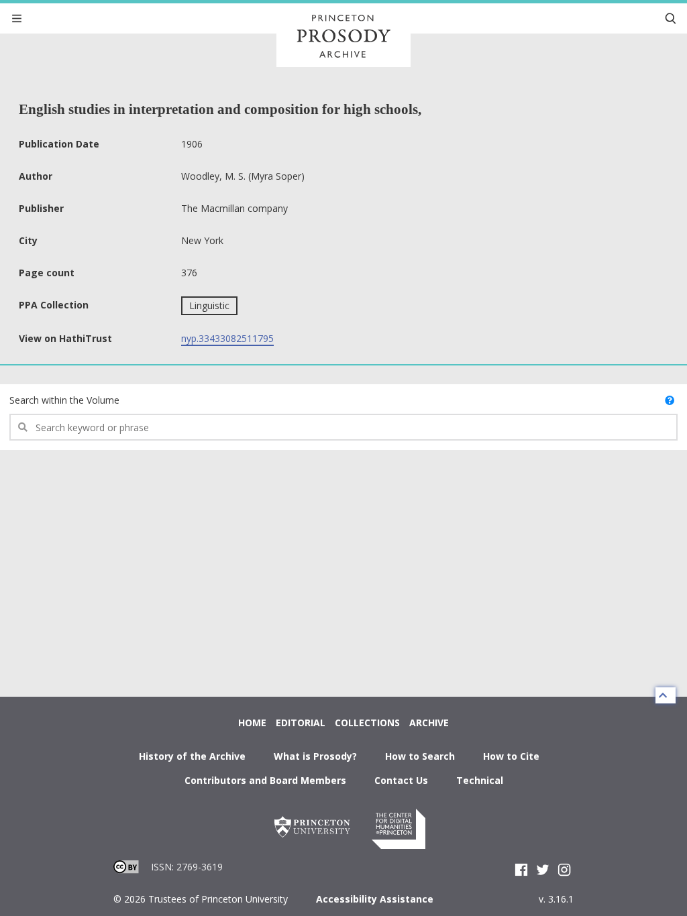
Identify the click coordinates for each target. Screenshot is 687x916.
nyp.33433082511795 (227, 338)
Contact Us (401, 780)
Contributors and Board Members (265, 780)
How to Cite (511, 756)
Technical (479, 780)
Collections (367, 722)
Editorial (300, 722)
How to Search (420, 756)
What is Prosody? (315, 756)
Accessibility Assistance (374, 899)
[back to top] (665, 695)
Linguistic (209, 305)
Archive (429, 722)
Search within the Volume (64, 400)
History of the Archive (192, 756)
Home (252, 722)
